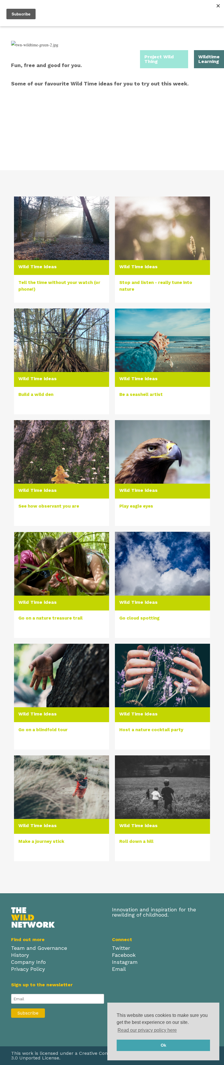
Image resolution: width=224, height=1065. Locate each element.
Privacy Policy (28, 969)
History (20, 955)
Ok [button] (163, 1045)
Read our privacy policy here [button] (147, 1030)
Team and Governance (39, 948)
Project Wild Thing (159, 59)
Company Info (28, 962)
